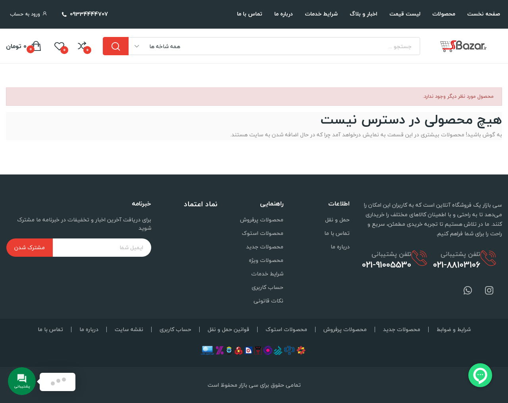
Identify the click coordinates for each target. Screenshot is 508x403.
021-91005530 (386, 265)
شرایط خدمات (267, 273)
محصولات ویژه (266, 260)
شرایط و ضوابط (454, 329)
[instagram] (489, 291)
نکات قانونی (268, 300)
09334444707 (89, 14)
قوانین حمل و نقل (228, 329)
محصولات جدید (264, 246)
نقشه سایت (129, 329)
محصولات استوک (262, 233)
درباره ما (340, 246)
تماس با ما (337, 233)
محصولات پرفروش (261, 219)
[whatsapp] (468, 291)
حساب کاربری (267, 287)
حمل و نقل (337, 219)
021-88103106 (456, 265)
